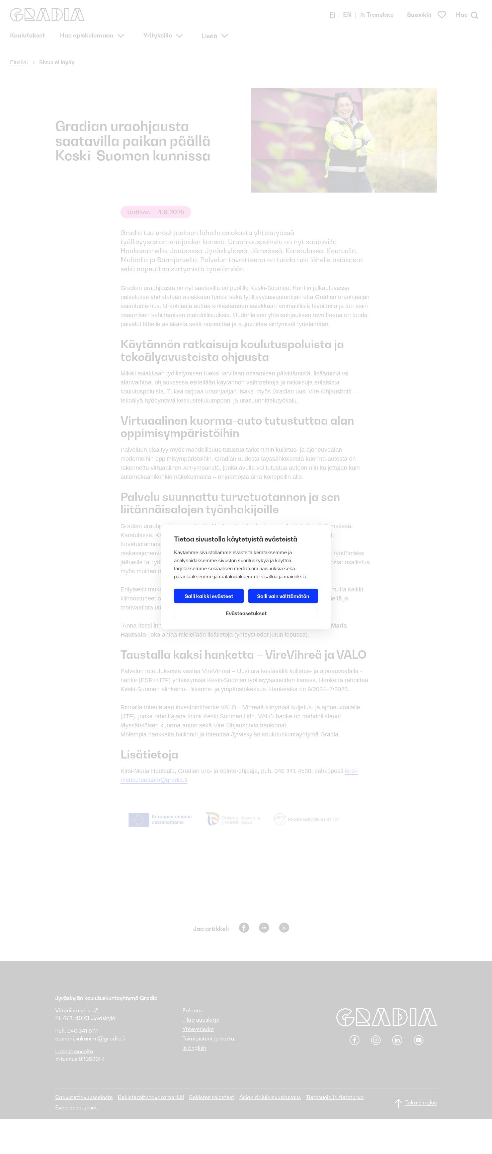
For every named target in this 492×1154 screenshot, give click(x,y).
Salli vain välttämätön (283, 596)
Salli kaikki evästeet (209, 596)
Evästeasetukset (246, 613)
